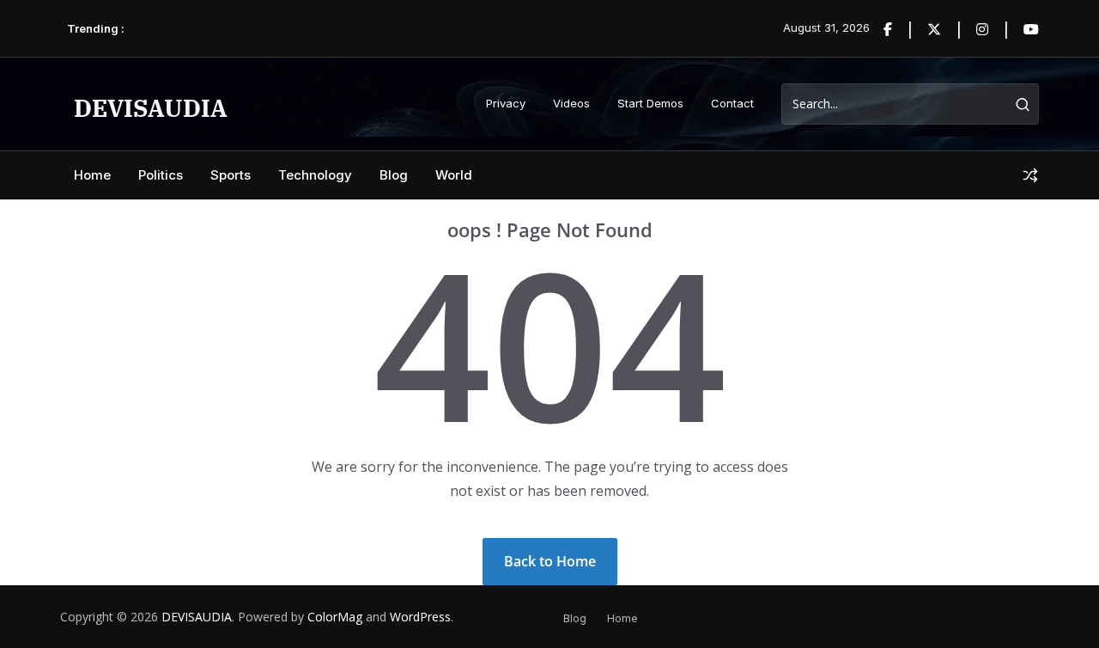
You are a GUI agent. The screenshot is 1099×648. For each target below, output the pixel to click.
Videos (571, 103)
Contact (732, 103)
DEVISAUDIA (151, 108)
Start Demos (650, 103)
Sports (230, 175)
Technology (315, 175)
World (453, 175)
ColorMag (334, 616)
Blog (393, 175)
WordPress (420, 616)
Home (92, 175)
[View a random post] (1030, 175)
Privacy (505, 103)
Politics (160, 175)
